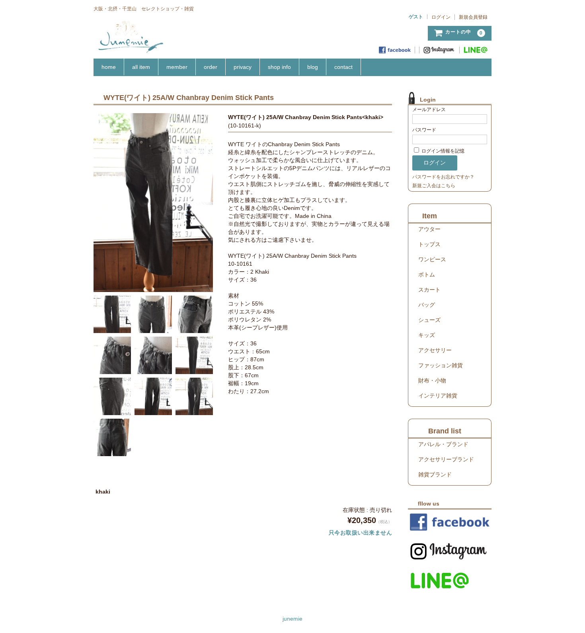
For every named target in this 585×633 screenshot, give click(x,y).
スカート (429, 289)
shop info (279, 67)
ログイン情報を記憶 (442, 151)
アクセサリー (435, 350)
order (210, 67)
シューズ (429, 320)
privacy (243, 67)
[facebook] (395, 50)
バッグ (426, 305)
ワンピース (432, 259)
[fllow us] (449, 522)
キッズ (426, 335)
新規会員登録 (473, 17)
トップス (429, 244)
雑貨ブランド (435, 474)
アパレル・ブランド (443, 444)
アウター (429, 229)
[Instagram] (439, 50)
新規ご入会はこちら (433, 185)
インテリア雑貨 (437, 395)
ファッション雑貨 (440, 365)
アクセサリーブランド (446, 459)
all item (141, 67)
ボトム (426, 274)
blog (312, 67)
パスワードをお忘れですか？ (443, 177)
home (108, 67)
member (176, 67)
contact (343, 67)
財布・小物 (432, 380)
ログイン (440, 17)
